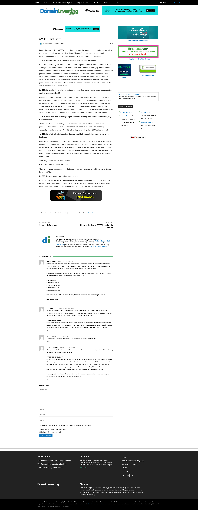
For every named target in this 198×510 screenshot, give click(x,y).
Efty (124, 78)
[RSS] (174, 2)
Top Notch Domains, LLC (102, 241)
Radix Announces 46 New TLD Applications (54, 461)
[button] (183, 3)
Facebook (98, 246)
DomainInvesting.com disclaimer (97, 504)
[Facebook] (170, 2)
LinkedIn (104, 246)
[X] (179, 2)
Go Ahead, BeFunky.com (48, 225)
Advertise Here (126, 112)
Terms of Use (60, 244)
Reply (48, 302)
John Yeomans (52, 347)
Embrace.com (146, 122)
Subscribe (162, 2)
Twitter (92, 246)
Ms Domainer (51, 261)
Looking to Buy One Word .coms (138, 59)
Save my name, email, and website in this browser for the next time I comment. (67, 425)
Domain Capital (146, 112)
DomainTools (125, 116)
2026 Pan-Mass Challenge (138, 40)
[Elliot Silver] (41, 43)
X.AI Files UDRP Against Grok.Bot (50, 468)
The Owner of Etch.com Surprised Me (52, 464)
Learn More (84, 467)
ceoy (48, 336)
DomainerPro (52, 308)
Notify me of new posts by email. (51, 432)
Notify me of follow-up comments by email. (54, 429)
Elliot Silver (48, 43)
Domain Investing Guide (129, 94)
